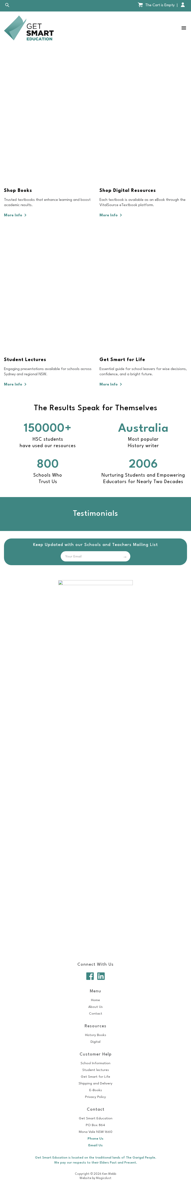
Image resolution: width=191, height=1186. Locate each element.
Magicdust (103, 1178)
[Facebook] (90, 976)
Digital (95, 1042)
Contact (95, 1013)
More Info (13, 215)
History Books (95, 1035)
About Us (95, 1007)
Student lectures (95, 1070)
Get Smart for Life (95, 1076)
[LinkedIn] (101, 976)
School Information (95, 1063)
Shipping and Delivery (95, 1083)
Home (95, 1000)
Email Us (95, 1145)
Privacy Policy (95, 1097)
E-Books (95, 1090)
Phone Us (95, 1138)
